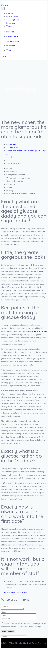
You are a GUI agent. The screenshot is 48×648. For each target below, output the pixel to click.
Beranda (10, 13)
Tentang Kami (12, 20)
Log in (3, 56)
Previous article (10, 592)
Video (9, 26)
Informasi (10, 23)
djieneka (12, 144)
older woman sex (39, 331)
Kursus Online (12, 16)
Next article (22, 592)
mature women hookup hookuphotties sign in (26, 79)
